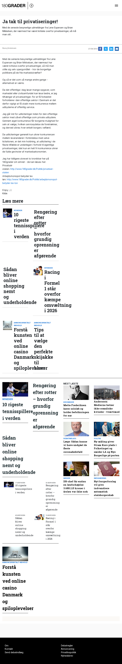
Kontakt (9, 649)
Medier (66, 478)
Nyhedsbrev (67, 655)
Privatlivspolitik (68, 652)
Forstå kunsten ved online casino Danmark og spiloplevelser (21, 349)
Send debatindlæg (14, 652)
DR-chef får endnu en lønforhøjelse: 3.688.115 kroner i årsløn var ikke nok (75, 486)
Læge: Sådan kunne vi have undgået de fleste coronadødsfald (75, 446)
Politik (97, 438)
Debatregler (67, 645)
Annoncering (67, 649)
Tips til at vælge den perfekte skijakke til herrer (41, 349)
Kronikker (68, 402)
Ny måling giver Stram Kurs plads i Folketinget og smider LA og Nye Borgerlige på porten (106, 448)
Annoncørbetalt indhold (21, 324)
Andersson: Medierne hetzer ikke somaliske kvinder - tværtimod (107, 406)
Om (6, 645)
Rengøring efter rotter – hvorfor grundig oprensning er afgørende (41, 234)
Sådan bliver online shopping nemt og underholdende (10, 286)
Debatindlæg (69, 438)
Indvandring (100, 478)
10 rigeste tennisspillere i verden (21, 225)
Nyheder (18, 210)
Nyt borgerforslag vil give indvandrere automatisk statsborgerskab (105, 488)
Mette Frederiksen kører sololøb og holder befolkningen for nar (76, 410)
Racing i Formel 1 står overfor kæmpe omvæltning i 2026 (51, 291)
